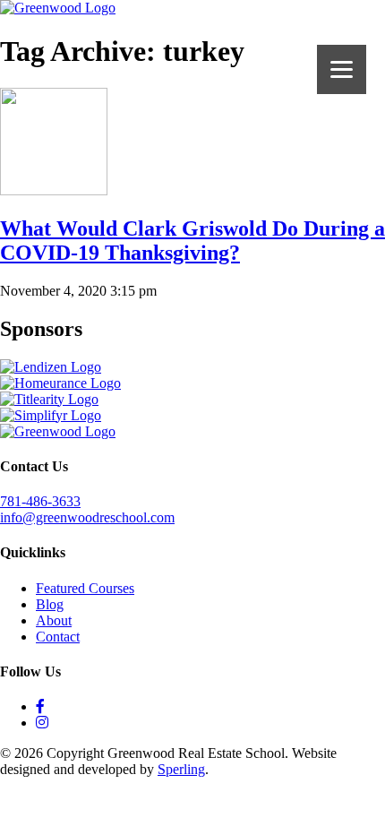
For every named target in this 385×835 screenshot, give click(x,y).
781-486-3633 (40, 501)
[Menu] (341, 69)
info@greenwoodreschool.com (87, 517)
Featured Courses (85, 588)
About (54, 620)
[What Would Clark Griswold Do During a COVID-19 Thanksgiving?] (53, 190)
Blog (50, 604)
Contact (58, 636)
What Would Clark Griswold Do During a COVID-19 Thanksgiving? (192, 240)
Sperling (181, 769)
